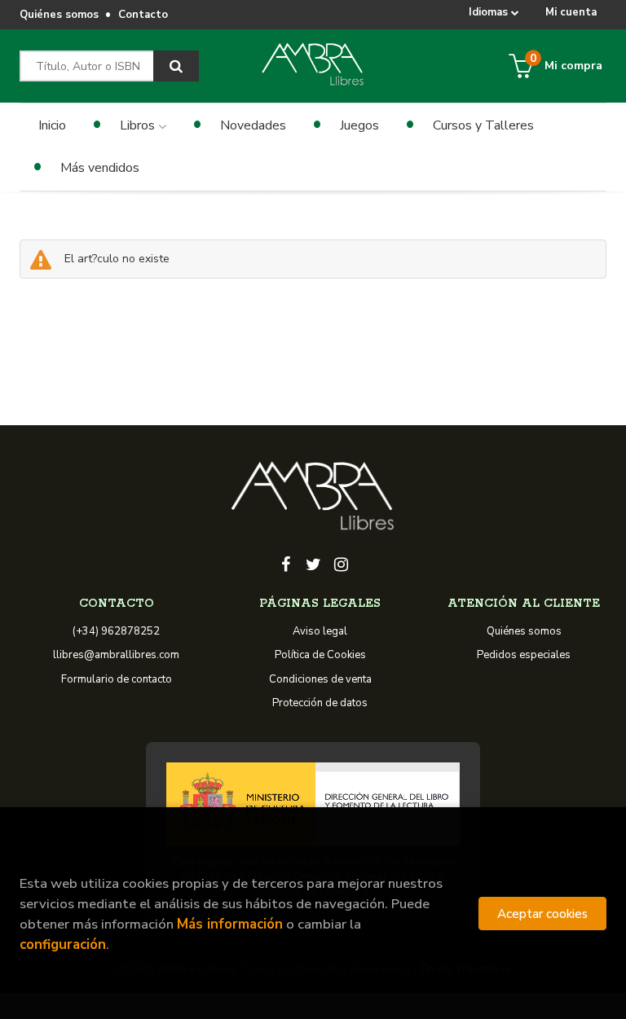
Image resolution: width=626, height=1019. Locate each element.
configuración (63, 944)
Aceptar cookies (542, 913)
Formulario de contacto (116, 679)
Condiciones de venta (320, 679)
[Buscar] (176, 66)
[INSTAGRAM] (340, 563)
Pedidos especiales (524, 655)
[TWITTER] (313, 563)
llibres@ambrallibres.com (116, 655)
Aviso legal (320, 631)
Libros (139, 125)
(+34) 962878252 (116, 631)
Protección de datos (320, 703)
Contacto (143, 14)
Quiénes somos (59, 14)
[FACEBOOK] (285, 563)
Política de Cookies (320, 655)
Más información (230, 924)
